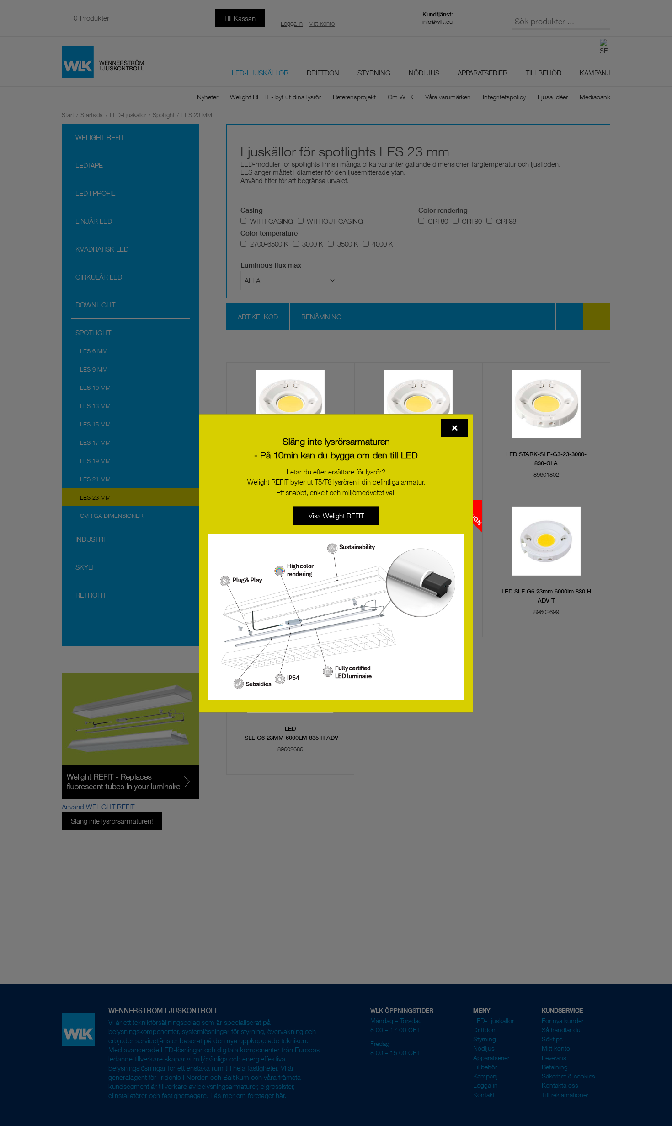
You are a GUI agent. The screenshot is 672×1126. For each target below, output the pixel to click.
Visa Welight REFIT (336, 516)
